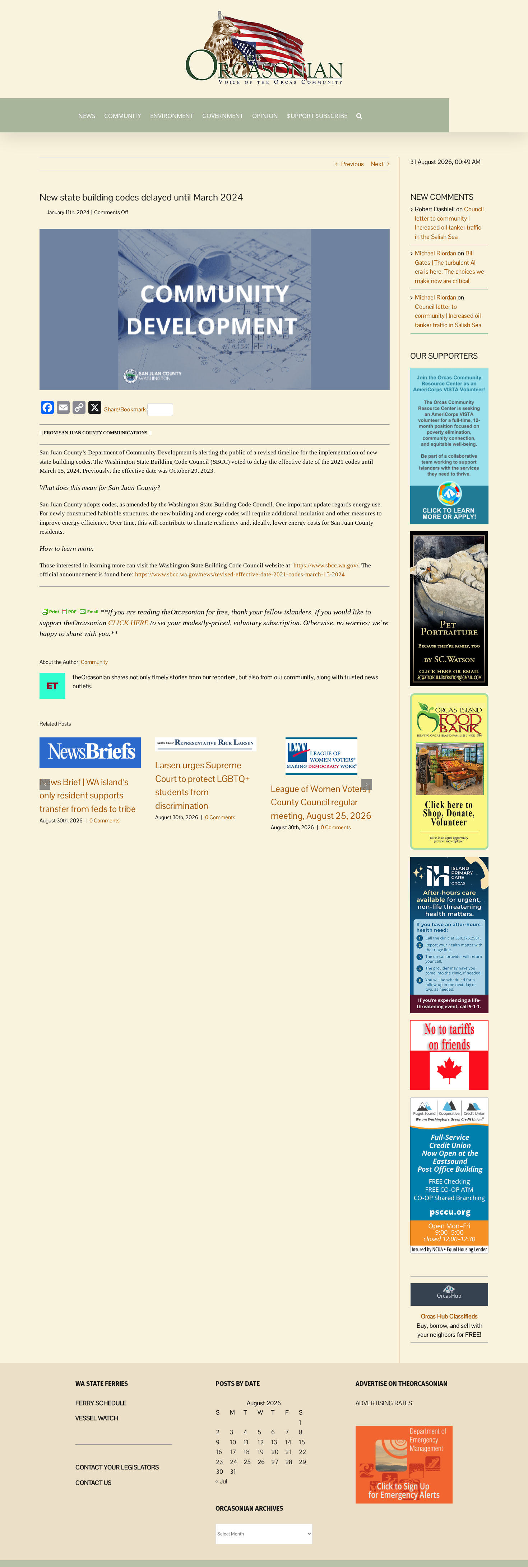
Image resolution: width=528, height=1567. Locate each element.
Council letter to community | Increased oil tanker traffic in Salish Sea (448, 316)
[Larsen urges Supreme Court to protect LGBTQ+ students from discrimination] (205, 744)
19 (261, 1452)
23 (219, 1462)
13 (274, 1442)
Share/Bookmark (125, 409)
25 (247, 1462)
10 (233, 1442)
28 (288, 1462)
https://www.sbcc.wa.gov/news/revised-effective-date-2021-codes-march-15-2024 (240, 574)
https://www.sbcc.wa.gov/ (325, 565)
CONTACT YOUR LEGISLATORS (117, 1467)
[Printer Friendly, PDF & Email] (70, 611)
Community (94, 662)
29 (302, 1462)
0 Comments (104, 820)
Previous (352, 164)
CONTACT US (93, 1483)
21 (288, 1452)
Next (377, 164)
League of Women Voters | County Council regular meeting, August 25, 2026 (321, 802)
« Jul (221, 1481)
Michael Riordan (435, 253)
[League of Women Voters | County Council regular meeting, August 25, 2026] (321, 755)
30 (219, 1472)
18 (247, 1452)
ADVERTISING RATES (384, 1403)
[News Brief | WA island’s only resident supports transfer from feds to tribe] (90, 752)
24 (233, 1462)
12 (261, 1442)
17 (233, 1452)
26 (261, 1462)
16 (219, 1452)
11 (246, 1442)
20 (274, 1452)
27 (274, 1462)
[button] (359, 115)
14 (288, 1442)
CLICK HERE (128, 623)
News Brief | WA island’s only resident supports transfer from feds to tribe (88, 795)
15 (302, 1442)
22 (302, 1452)
